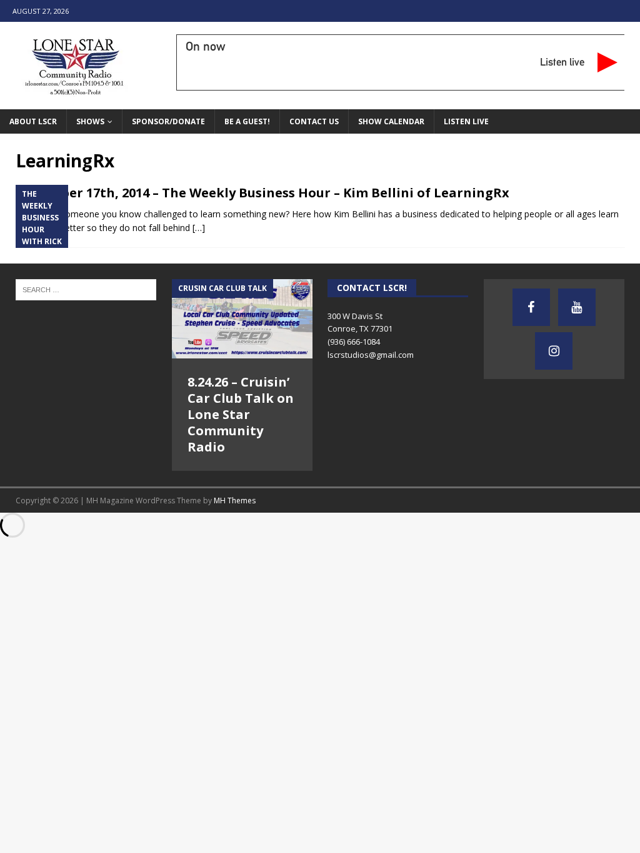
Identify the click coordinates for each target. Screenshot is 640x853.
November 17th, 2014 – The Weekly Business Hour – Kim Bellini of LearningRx (262, 192)
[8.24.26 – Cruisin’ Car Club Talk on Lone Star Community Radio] (242, 318)
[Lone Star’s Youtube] (577, 307)
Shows (90, 121)
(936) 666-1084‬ (354, 341)
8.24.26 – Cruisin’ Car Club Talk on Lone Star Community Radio (241, 414)
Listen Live (466, 121)
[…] (198, 228)
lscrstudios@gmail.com (371, 354)
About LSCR (33, 121)
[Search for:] (86, 289)
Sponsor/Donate (168, 121)
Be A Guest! (247, 121)
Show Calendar (391, 121)
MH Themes (235, 500)
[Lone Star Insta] (553, 351)
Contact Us (314, 121)
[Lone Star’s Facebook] (531, 307)
